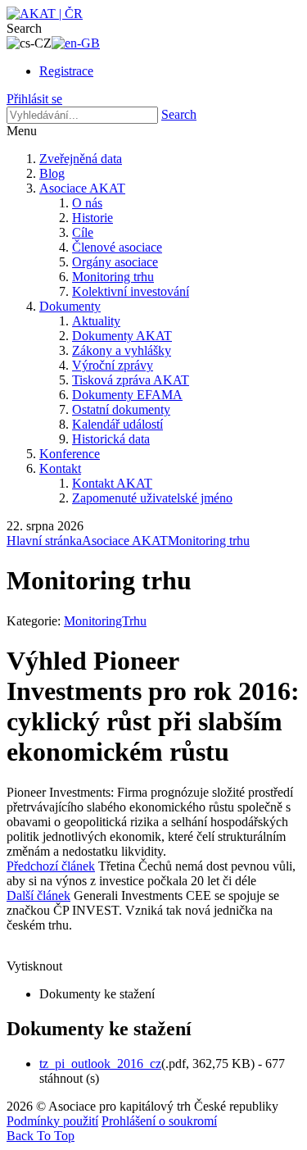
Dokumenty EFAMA (127, 395)
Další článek (38, 895)
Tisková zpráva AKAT (130, 380)
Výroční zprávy (112, 365)
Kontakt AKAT (112, 483)
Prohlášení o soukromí (159, 1121)
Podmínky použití (52, 1121)
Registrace (66, 71)
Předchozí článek (51, 866)
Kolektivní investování (130, 291)
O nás (87, 203)
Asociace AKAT (82, 188)
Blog (52, 173)
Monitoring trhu (113, 277)
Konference (69, 454)
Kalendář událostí (117, 424)
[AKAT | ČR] (45, 13)
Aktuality (96, 321)
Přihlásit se (34, 99)
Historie (92, 218)
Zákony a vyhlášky (121, 350)
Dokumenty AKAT (122, 336)
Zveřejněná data (80, 159)
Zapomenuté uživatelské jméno (152, 498)
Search (178, 114)
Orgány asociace (115, 262)
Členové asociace (117, 247)
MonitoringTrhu (105, 621)
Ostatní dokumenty (121, 409)
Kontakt (60, 468)
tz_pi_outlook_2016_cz (100, 1063)
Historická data (111, 439)
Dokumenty (70, 306)
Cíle (82, 232)
